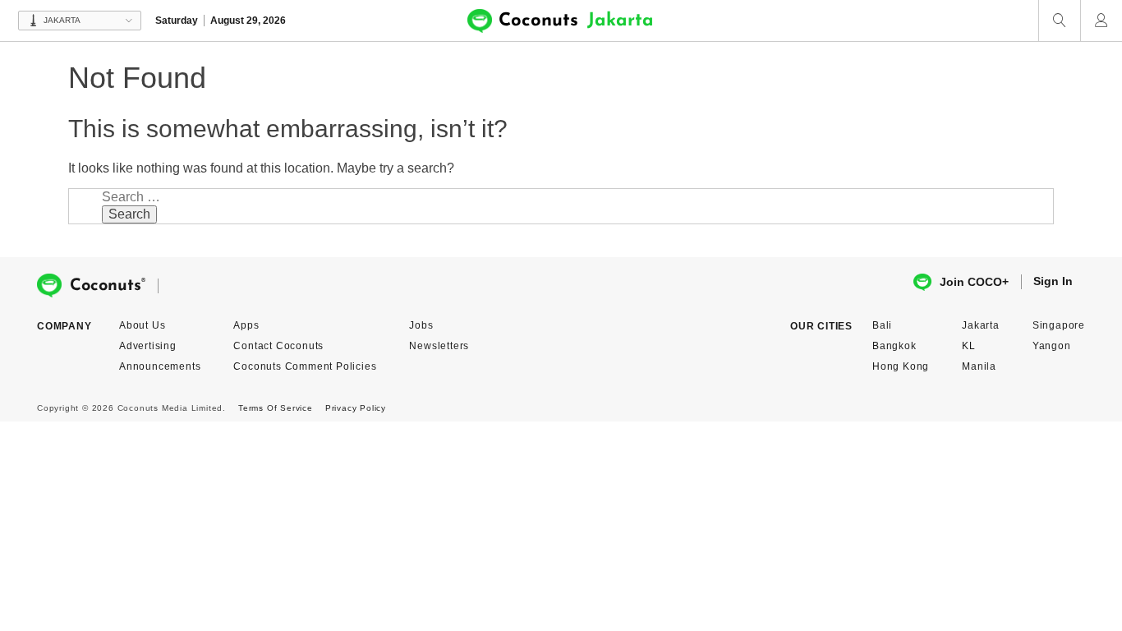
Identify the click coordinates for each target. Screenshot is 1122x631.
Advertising (148, 346)
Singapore (1058, 325)
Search (129, 214)
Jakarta (981, 325)
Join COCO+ (974, 281)
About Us (142, 325)
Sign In (1053, 281)
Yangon (1051, 346)
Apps (246, 325)
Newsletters (439, 346)
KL (969, 346)
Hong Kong (900, 366)
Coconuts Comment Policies (304, 366)
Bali (882, 325)
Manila (979, 366)
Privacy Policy (355, 407)
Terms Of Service (275, 407)
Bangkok (894, 346)
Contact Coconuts (278, 346)
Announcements (159, 366)
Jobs (421, 325)
